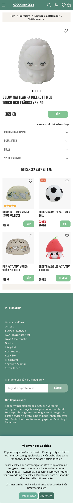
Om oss (9, 326)
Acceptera (46, 496)
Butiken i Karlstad (15, 330)
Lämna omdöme (14, 322)
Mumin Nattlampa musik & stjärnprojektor (16, 214)
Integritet (10, 347)
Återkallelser (12, 368)
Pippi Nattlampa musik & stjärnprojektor (15, 268)
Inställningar (28, 496)
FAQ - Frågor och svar (17, 334)
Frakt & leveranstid (16, 339)
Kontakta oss (12, 351)
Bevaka (63, 278)
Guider (9, 343)
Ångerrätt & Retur (15, 364)
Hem (12, 15)
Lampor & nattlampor (47, 15)
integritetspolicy (36, 487)
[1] (36, 61)
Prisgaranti (11, 359)
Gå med (57, 388)
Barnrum (25, 15)
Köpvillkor (11, 355)
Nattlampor (35, 19)
